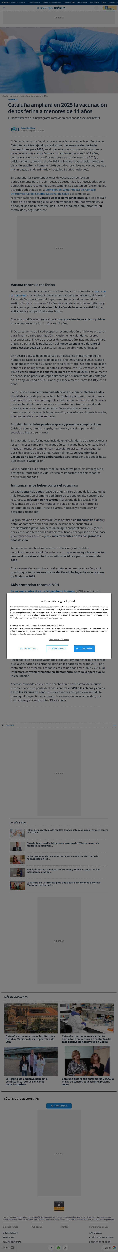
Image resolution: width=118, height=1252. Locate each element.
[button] (59, 639)
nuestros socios (45, 607)
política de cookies (38, 618)
